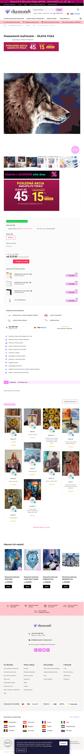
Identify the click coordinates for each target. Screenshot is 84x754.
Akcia (44, 675)
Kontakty (25, 668)
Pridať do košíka (20, 261)
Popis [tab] (5, 382)
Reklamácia (26, 679)
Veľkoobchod (66, 675)
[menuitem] (13, 19)
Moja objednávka (27, 689)
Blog (25, 4)
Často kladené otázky (8, 682)
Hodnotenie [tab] (12, 382)
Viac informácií (46, 746)
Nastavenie (20, 750)
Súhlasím (63, 743)
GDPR (24, 682)
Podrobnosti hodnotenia (26, 39)
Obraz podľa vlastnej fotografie (51, 668)
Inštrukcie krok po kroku (9, 672)
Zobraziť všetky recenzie (40, 527)
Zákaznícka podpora (33, 644)
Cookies (25, 686)
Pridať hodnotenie (9, 404)
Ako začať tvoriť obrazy (9, 4)
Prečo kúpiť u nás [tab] (22, 382)
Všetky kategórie (47, 679)
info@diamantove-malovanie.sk (41, 640)
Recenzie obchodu (67, 672)
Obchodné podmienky (28, 672)
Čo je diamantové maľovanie (10, 668)
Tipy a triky (6, 679)
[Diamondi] (41, 625)
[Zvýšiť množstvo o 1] (11, 260)
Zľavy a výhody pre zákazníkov (36, 4)
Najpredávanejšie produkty (50, 672)
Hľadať (58, 9)
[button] (70, 401)
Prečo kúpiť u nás (7, 686)
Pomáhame (66, 679)
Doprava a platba (27, 675)
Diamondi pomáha (52, 4)
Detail (8, 586)
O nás (19, 4)
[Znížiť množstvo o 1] (11, 262)
